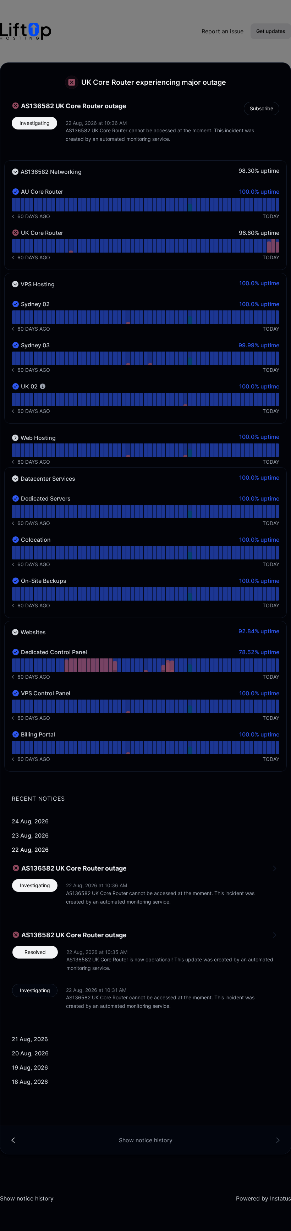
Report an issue (222, 31)
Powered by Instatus (263, 1198)
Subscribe (261, 108)
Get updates (270, 31)
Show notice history (27, 1198)
